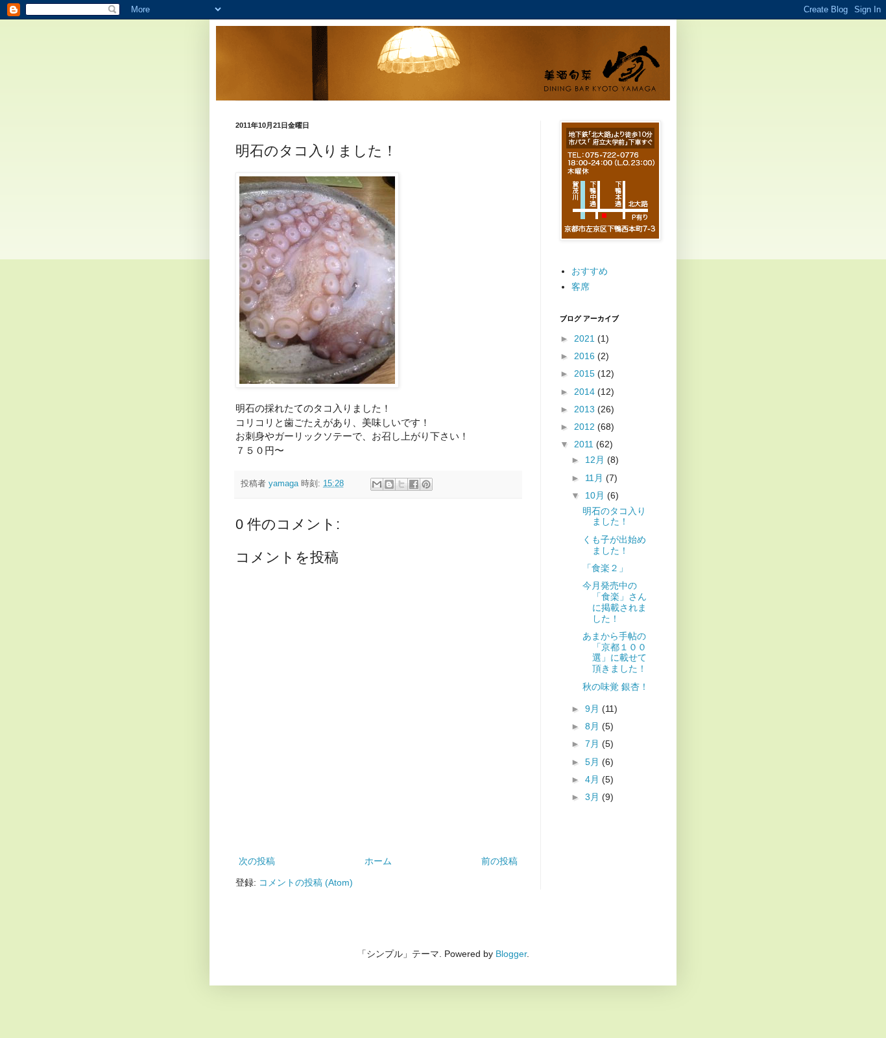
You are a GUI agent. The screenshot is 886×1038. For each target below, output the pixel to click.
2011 (585, 444)
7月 (593, 743)
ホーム (378, 861)
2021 (585, 338)
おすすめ (589, 271)
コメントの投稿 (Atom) (306, 882)
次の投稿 (257, 861)
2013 (585, 409)
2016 (585, 356)
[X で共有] (401, 484)
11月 (595, 478)
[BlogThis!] (389, 484)
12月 (596, 459)
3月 (593, 797)
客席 (580, 286)
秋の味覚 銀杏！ (615, 686)
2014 (585, 391)
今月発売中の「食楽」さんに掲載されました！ (614, 601)
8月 (593, 726)
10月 (596, 495)
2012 (585, 426)
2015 (585, 373)
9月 (593, 708)
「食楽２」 (605, 568)
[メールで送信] (376, 484)
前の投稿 (499, 861)
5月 (593, 762)
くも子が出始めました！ (614, 545)
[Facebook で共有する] (413, 484)
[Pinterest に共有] (426, 484)
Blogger (511, 954)
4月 (593, 779)
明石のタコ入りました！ (614, 516)
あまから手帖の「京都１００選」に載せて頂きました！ (614, 652)
